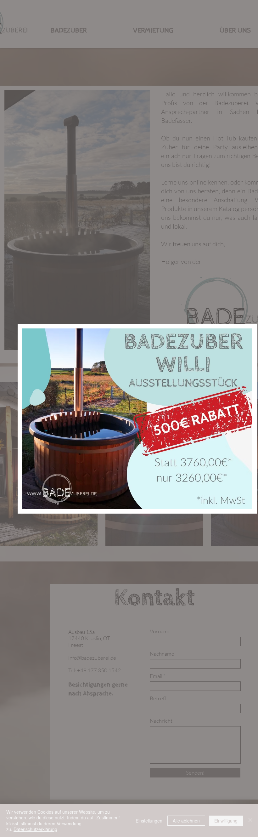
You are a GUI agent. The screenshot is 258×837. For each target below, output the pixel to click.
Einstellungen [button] (149, 820)
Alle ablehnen (186, 820)
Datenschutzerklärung (35, 829)
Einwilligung (226, 820)
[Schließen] (250, 820)
